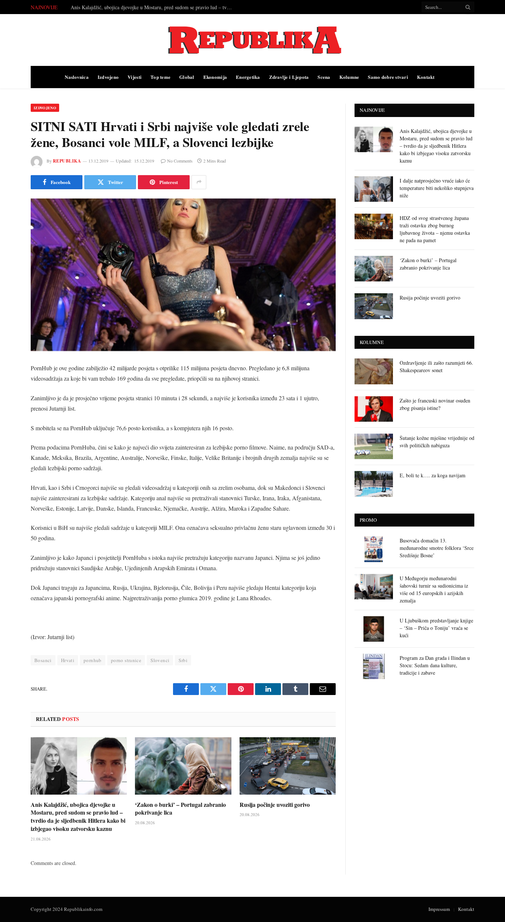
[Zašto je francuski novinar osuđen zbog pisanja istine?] (374, 409)
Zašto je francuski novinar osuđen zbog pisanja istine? (435, 404)
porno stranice (126, 660)
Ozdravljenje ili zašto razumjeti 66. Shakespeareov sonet (436, 366)
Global (186, 76)
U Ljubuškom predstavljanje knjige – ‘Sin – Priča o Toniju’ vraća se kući (436, 628)
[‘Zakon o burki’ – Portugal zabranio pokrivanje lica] (183, 766)
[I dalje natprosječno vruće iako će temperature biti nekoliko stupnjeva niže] (374, 189)
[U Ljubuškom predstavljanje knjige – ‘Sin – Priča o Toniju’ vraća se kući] (374, 629)
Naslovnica (77, 76)
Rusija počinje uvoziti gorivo (275, 805)
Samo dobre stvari (388, 76)
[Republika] (252, 40)
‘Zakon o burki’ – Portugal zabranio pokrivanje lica (180, 809)
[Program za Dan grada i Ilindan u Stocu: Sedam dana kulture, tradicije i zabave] (374, 666)
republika (67, 161)
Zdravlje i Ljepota (289, 76)
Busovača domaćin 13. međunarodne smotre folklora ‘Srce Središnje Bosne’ (437, 548)
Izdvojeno (108, 76)
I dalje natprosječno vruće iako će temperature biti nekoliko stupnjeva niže (148, 7)
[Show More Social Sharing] (199, 182)
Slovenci (159, 660)
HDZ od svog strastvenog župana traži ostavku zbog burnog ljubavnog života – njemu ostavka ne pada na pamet (435, 229)
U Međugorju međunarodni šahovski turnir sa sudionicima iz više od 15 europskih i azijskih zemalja (434, 589)
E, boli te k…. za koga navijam (432, 475)
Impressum (439, 909)
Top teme (160, 76)
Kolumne (349, 76)
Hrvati (67, 660)
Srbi (183, 660)
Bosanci (43, 660)
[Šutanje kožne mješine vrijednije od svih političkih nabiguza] (374, 446)
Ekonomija (215, 76)
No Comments (180, 161)
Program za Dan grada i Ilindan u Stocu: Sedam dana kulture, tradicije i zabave (435, 665)
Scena (324, 76)
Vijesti (135, 76)
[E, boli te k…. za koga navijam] (374, 484)
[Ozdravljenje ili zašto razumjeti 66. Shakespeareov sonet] (374, 371)
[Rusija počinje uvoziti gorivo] (288, 766)
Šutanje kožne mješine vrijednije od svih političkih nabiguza (437, 441)
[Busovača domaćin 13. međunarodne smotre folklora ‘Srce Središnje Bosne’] (374, 549)
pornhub (93, 660)
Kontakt (426, 76)
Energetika (248, 76)
